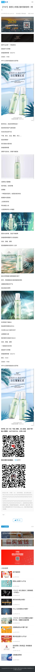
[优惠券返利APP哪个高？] (6, 629)
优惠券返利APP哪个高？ (21, 627)
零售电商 (23, 13)
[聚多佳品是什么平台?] (6, 639)
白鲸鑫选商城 (17, 655)
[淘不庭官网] (6, 574)
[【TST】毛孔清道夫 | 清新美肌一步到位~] (6, 593)
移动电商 (18, 13)
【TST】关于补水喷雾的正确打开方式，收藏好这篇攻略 (23, 619)
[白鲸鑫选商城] (6, 657)
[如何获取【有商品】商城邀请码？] (6, 648)
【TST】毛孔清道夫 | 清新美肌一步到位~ (23, 591)
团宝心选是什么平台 (19, 581)
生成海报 (5, 526)
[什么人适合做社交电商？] (6, 611)
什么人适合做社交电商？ (21, 609)
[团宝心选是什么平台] (6, 583)
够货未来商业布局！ (19, 599)
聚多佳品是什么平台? (20, 636)
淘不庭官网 (16, 572)
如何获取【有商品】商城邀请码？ (22, 646)
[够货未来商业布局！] (6, 602)
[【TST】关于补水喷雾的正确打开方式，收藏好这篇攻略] (6, 620)
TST (16, 460)
